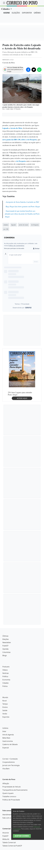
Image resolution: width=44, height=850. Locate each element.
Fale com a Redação (10, 818)
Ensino (5, 707)
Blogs (4, 655)
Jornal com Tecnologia (11, 765)
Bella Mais (6, 738)
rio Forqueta (21, 161)
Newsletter (6, 642)
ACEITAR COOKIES (22, 836)
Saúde (4, 710)
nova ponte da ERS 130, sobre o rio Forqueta (19, 139)
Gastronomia (7, 741)
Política (5, 676)
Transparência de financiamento (15, 790)
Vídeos (5, 670)
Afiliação (5, 783)
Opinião (5, 649)
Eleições (5, 639)
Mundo (5, 697)
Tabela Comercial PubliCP (12, 846)
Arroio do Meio (16, 128)
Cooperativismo (8, 762)
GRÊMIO (37, 12)
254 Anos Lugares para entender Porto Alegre (20, 393)
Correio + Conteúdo (10, 759)
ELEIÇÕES (16, 12)
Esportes (5, 717)
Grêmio (5, 728)
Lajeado (5, 128)
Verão (4, 714)
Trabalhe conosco (9, 796)
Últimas (5, 636)
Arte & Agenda (8, 735)
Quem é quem (8, 793)
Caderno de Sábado (10, 744)
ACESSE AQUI (22, 398)
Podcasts (6, 667)
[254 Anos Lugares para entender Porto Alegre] (22, 369)
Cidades (5, 9)
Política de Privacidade (11, 800)
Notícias (5, 673)
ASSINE (6, 12)
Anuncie (5, 833)
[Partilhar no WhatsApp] (39, 69)
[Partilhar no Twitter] (34, 69)
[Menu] (4, 3)
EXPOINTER (27, 12)
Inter (4, 731)
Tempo (5, 704)
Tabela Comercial (9, 842)
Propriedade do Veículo (11, 787)
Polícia (4, 686)
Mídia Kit (5, 839)
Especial (5, 748)
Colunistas (6, 652)
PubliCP (5, 646)
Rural (4, 701)
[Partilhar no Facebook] (28, 69)
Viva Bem (6, 768)
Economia (6, 680)
